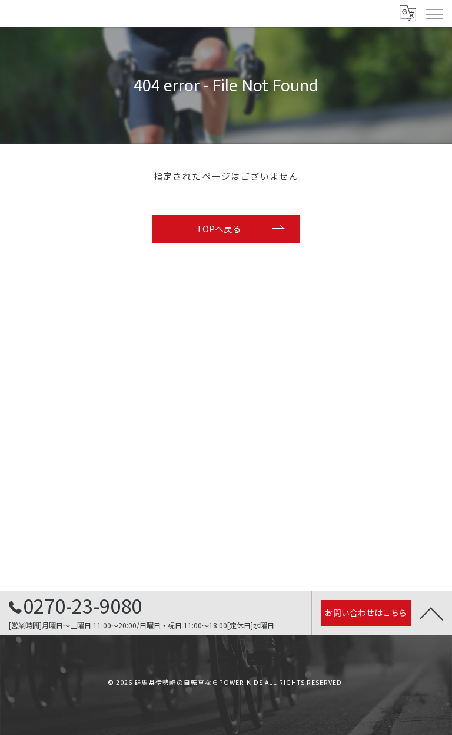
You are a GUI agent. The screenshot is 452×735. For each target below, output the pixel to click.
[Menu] (433, 13)
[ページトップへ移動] (431, 613)
